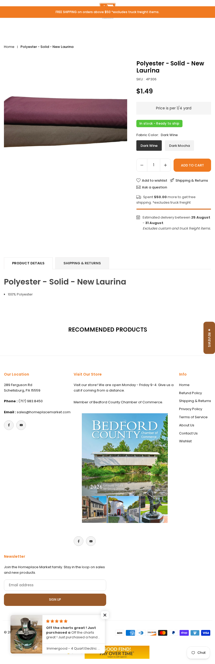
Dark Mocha (179, 145)
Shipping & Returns (82, 263)
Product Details (28, 263)
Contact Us (188, 433)
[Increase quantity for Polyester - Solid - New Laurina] (165, 165)
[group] (65, 121)
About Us (186, 425)
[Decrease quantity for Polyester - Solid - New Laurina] (142, 165)
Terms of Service (193, 417)
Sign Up (55, 600)
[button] (105, 615)
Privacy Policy (190, 408)
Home (9, 46)
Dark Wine (149, 145)
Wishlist (185, 441)
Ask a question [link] (154, 187)
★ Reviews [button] (209, 337)
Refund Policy (190, 392)
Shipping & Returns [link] (191, 180)
